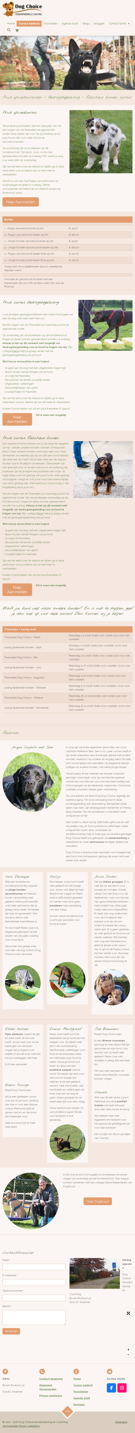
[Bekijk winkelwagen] (17, 30)
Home (77, 1378)
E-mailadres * (10, 1275)
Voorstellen (80, 1391)
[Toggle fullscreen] (128, 1313)
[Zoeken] (9, 29)
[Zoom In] (128, 1349)
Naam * (6, 1260)
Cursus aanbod (83, 1385)
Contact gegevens (51, 1378)
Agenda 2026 (81, 1398)
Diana (15, 351)
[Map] (101, 1334)
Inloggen (79, 1404)
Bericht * (7, 1306)
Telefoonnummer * (13, 1290)
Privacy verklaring (50, 1395)
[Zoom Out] (128, 1354)
